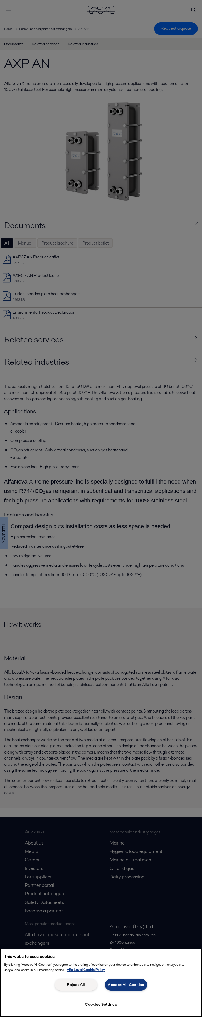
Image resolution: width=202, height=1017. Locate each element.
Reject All (76, 984)
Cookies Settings (101, 1004)
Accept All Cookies (126, 984)
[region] (101, 983)
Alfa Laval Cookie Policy (86, 969)
